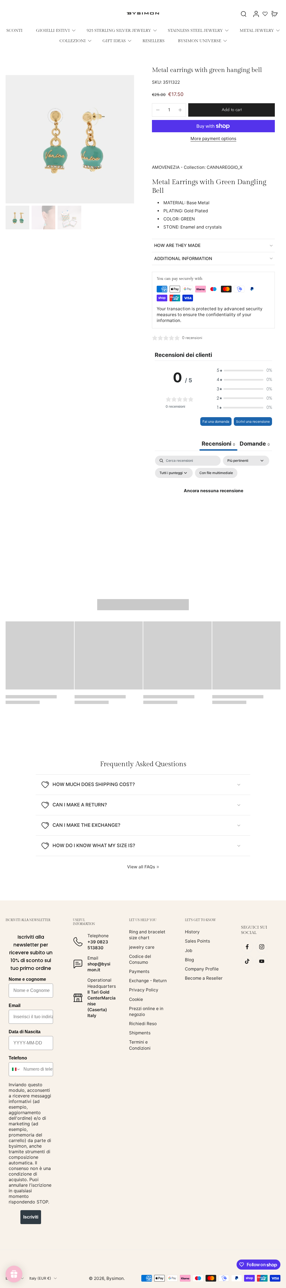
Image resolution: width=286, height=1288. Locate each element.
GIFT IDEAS (114, 40)
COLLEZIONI (72, 40)
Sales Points (197, 941)
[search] (243, 13)
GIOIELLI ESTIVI (53, 30)
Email (14, 1005)
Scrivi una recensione (253, 421)
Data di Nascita (24, 1031)
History (192, 931)
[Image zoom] (70, 139)
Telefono (18, 1058)
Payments (139, 971)
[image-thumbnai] (17, 217)
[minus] (157, 110)
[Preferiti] (265, 14)
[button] (231, 109)
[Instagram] (262, 947)
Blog (189, 959)
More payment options (213, 138)
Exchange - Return (148, 980)
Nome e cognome (27, 979)
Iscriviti (30, 1217)
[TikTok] (247, 961)
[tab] (254, 444)
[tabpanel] (213, 503)
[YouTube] (262, 961)
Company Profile (202, 969)
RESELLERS (153, 40)
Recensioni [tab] (218, 443)
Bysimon (115, 1278)
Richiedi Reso (143, 1023)
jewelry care (141, 947)
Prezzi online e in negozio (146, 1011)
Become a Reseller (204, 978)
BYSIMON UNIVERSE (199, 40)
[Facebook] (247, 947)
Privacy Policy (143, 990)
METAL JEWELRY (257, 30)
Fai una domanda (215, 421)
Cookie (136, 999)
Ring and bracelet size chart (147, 934)
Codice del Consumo (140, 959)
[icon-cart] (274, 14)
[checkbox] (216, 473)
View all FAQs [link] (141, 866)
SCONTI (14, 30)
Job (188, 950)
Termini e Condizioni (140, 1045)
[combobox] (15, 1069)
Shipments (140, 1032)
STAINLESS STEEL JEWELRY (195, 30)
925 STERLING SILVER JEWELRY (119, 30)
